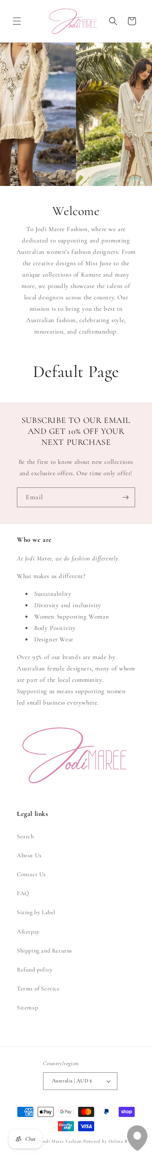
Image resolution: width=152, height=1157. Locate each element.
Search (25, 836)
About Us (29, 855)
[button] (17, 21)
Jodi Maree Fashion (61, 1141)
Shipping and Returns (44, 950)
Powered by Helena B (105, 1141)
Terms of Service (38, 988)
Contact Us (31, 874)
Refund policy (35, 969)
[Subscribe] (125, 497)
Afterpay (28, 931)
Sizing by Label (36, 912)
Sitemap (27, 1007)
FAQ (23, 893)
